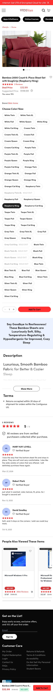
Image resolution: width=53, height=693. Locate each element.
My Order (7, 651)
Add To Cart (34, 309)
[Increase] (13, 309)
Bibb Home (13, 103)
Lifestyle (5, 27)
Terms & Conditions (35, 654)
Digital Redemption (11, 654)
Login (5, 658)
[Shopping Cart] (48, 10)
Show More (26, 388)
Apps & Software (10, 19)
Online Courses (32, 19)
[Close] (48, 2)
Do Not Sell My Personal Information (38, 663)
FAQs (4, 665)
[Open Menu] (4, 10)
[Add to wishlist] (50, 77)
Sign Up (9, 636)
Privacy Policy (9, 669)
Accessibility (32, 658)
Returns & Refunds (35, 651)
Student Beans (33, 668)
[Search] (43, 10)
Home (13, 27)
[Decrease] (5, 309)
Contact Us (7, 662)
